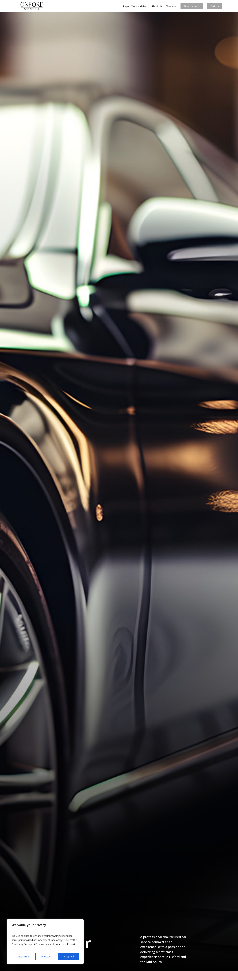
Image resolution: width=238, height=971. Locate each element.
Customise (23, 956)
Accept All (68, 956)
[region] (45, 941)
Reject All (46, 956)
